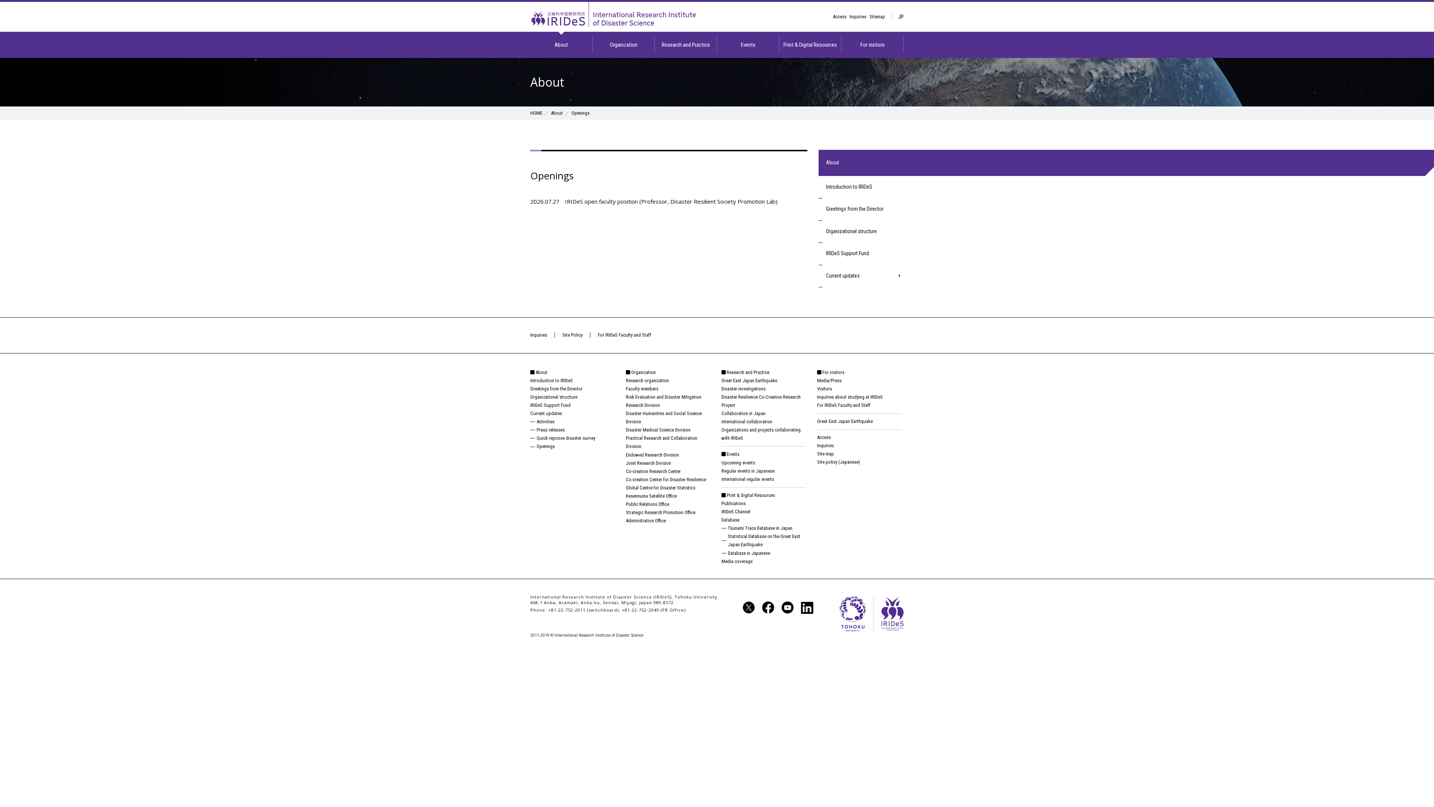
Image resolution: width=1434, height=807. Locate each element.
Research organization (647, 380)
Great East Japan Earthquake (749, 380)
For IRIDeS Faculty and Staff (624, 335)
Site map (825, 454)
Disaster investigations (743, 389)
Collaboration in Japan (743, 413)
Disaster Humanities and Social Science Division (664, 417)
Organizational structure (851, 231)
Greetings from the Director (855, 209)
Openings (546, 446)
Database (730, 520)
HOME (536, 113)
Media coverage (736, 561)
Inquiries (858, 16)
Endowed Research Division (652, 455)
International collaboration (746, 421)
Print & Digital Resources (810, 44)
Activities (546, 421)
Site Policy (572, 335)
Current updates (843, 276)
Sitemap (877, 16)
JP (901, 16)
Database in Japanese (749, 553)
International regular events (747, 479)
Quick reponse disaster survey (566, 438)
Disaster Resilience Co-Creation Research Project (761, 401)
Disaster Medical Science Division (658, 430)
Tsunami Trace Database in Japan (760, 528)
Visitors (824, 389)
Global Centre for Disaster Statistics (660, 488)
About (561, 44)
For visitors (872, 44)
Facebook (768, 607)
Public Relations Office (647, 504)
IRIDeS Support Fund (847, 253)
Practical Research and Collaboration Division (661, 442)
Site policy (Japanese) (838, 462)
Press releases (551, 430)
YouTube (788, 607)
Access (840, 16)
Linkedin (807, 608)
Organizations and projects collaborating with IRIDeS (761, 434)
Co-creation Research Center (653, 471)
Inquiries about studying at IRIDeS (850, 397)
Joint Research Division (648, 463)
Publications (733, 503)
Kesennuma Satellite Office (651, 496)
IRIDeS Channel (735, 511)
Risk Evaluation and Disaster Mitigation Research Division (663, 401)
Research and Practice (686, 44)
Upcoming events (738, 463)
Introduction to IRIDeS (849, 187)
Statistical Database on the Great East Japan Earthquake (764, 540)
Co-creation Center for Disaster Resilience (666, 479)
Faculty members (642, 389)
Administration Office (646, 520)
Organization (623, 44)
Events (748, 44)
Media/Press (829, 380)
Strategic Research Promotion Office (660, 512)
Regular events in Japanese (748, 471)
